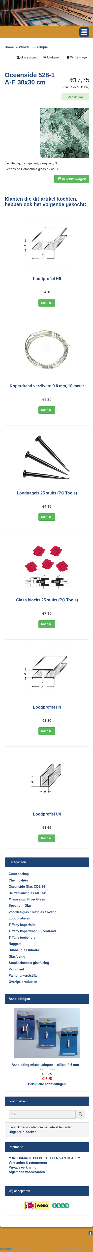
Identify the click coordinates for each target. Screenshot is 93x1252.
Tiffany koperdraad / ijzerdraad (32, 931)
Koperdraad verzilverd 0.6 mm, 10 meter (47, 386)
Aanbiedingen (19, 999)
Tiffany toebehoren (23, 937)
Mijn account (28, 57)
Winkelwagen (79, 57)
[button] (84, 32)
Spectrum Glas (20, 905)
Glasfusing (17, 956)
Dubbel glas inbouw (24, 950)
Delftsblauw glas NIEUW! (28, 893)
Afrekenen (53, 57)
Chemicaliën (18, 880)
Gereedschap (19, 874)
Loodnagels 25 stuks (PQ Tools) (47, 493)
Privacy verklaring (22, 1167)
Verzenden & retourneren (28, 1163)
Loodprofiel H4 (47, 707)
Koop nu (47, 303)
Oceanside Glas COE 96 (27, 886)
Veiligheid (16, 969)
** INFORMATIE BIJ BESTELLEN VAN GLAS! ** (44, 1158)
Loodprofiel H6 (47, 279)
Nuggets (15, 944)
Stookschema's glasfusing (29, 963)
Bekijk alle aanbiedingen (47, 1084)
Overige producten (23, 982)
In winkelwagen (73, 179)
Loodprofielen (19, 918)
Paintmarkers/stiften (24, 975)
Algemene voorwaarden (27, 1172)
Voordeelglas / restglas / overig (33, 912)
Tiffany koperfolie (22, 925)
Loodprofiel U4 (47, 814)
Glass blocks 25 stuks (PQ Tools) (47, 600)
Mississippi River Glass (27, 899)
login (45, 1244)
